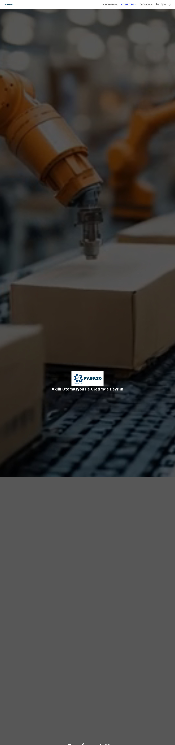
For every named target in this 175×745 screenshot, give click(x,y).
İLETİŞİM (161, 5)
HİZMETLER (127, 5)
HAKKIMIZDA (110, 5)
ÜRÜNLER (145, 5)
